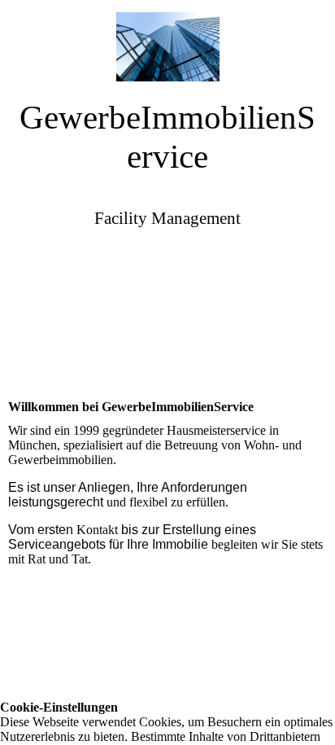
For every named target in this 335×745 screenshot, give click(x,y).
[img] (167, 40)
